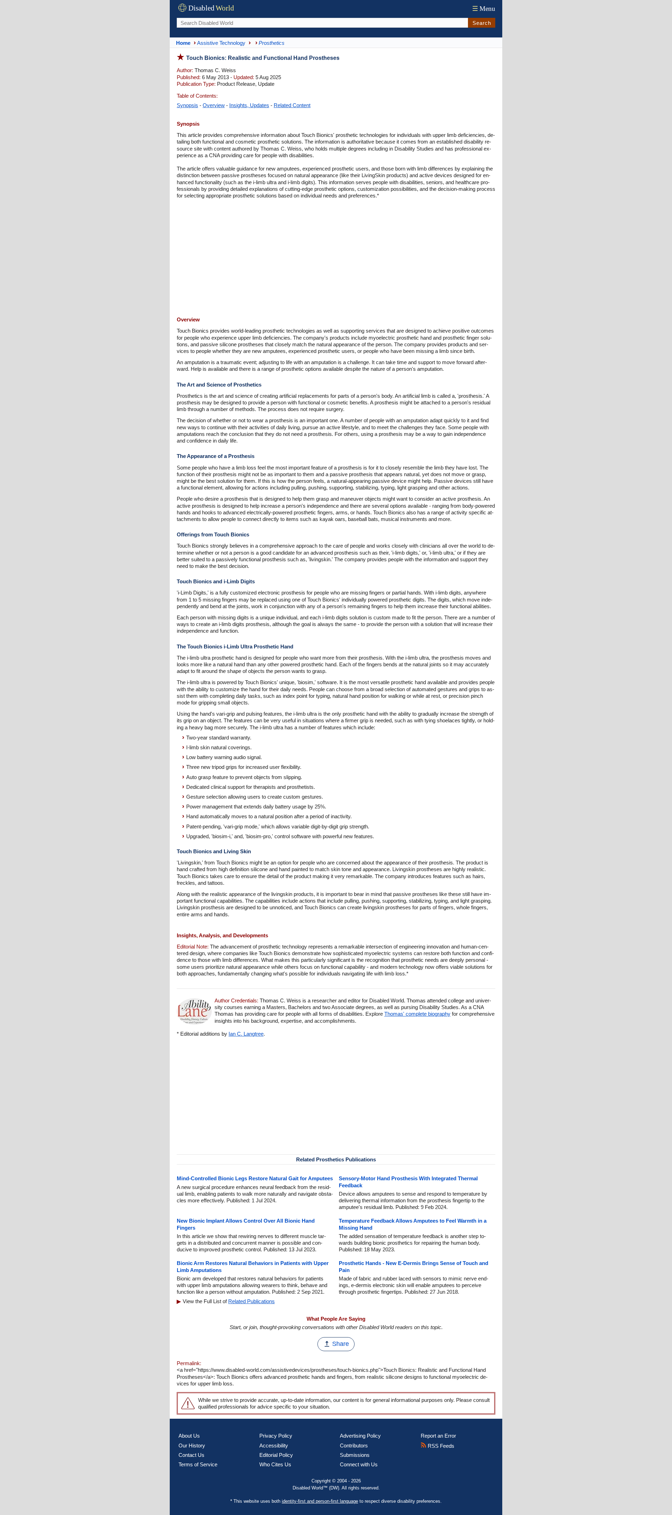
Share (340, 1343)
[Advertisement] (336, 258)
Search (481, 23)
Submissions (355, 1455)
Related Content (292, 105)
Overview (214, 105)
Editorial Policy (276, 1455)
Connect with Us (359, 1464)
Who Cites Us (275, 1464)
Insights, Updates (249, 105)
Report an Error (438, 1436)
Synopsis (187, 105)
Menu (483, 8)
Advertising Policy (360, 1436)
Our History (191, 1445)
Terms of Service (197, 1464)
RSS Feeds (440, 1446)
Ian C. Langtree (246, 1034)
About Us (189, 1436)
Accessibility (273, 1445)
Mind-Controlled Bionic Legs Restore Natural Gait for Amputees (255, 1178)
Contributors (354, 1445)
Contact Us (191, 1455)
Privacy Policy (275, 1436)
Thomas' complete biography (417, 1014)
